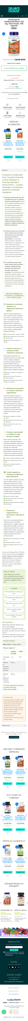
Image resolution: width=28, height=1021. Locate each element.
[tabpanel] (14, 44)
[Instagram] (18, 967)
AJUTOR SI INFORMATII (13, 988)
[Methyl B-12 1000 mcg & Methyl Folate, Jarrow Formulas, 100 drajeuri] (21, 899)
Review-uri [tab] (6, 725)
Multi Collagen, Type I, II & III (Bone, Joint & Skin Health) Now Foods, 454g (20, 818)
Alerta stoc (15, 84)
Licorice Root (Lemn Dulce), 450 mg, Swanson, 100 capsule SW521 (8, 144)
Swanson (8, 141)
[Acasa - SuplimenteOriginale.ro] (14, 10)
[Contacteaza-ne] (18, 16)
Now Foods (20, 141)
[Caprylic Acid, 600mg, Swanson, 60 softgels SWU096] (20, 850)
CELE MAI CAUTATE (13, 991)
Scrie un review (14, 737)
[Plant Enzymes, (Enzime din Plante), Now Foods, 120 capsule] (20, 762)
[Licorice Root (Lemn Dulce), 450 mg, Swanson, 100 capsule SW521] (8, 133)
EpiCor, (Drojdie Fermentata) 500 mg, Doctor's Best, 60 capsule (7, 861)
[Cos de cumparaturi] (22, 16)
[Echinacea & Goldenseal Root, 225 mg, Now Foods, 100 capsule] (14, 44)
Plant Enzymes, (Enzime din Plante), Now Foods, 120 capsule (20, 772)
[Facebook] (9, 967)
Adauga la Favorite (13, 98)
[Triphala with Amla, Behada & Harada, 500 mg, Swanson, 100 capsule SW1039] (7, 762)
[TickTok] (15, 967)
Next (25, 45)
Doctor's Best (8, 858)
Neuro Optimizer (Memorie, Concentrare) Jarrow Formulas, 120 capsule (7, 818)
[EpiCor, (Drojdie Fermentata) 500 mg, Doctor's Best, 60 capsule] (8, 850)
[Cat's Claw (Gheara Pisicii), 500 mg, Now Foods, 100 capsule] (19, 133)
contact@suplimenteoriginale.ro (15, 981)
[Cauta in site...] (26, 16)
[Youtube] (12, 967)
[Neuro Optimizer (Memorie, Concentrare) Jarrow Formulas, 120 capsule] (7, 808)
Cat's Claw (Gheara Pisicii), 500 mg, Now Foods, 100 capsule (20, 144)
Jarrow (7, 815)
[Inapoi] (1, 20)
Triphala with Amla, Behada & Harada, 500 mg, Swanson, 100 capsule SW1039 (7, 772)
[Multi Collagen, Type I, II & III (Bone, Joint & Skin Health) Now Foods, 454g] (20, 808)
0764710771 (15, 979)
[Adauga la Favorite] (8, 160)
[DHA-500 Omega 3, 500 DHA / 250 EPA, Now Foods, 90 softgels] (7, 899)
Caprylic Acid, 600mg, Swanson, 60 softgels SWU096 (20, 861)
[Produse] (2, 16)
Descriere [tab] (4, 170)
